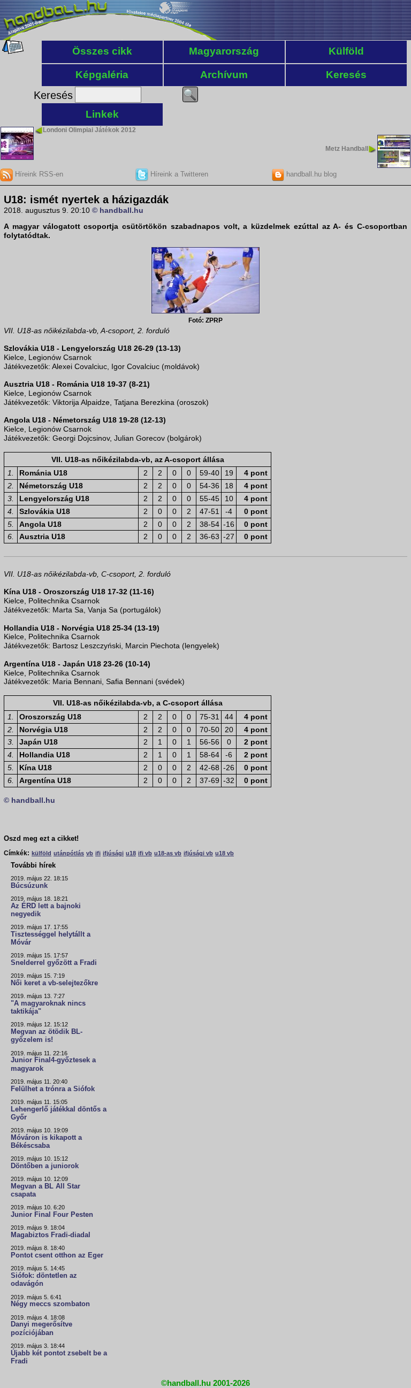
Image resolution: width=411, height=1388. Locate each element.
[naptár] (12, 51)
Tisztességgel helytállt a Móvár (50, 938)
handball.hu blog (310, 174)
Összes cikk (102, 51)
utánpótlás (69, 853)
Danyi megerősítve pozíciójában (41, 1328)
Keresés (346, 74)
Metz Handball (346, 148)
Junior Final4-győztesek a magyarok (53, 1064)
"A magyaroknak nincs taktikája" (48, 1007)
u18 (131, 853)
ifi (98, 853)
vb (89, 853)
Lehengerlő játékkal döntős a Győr (58, 1113)
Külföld (346, 51)
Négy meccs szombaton (50, 1304)
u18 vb (224, 853)
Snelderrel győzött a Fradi (54, 963)
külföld (41, 853)
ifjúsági (113, 853)
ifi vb (145, 853)
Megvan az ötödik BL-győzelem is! (46, 1036)
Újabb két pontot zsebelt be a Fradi (59, 1357)
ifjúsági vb (198, 853)
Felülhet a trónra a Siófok (53, 1089)
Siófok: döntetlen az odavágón (44, 1279)
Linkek (102, 114)
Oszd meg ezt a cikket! (41, 838)
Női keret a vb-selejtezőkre (54, 983)
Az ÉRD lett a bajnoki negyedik (46, 910)
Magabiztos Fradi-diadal (50, 1235)
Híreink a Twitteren (178, 174)
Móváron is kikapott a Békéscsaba (46, 1141)
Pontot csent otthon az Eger (57, 1255)
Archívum (224, 74)
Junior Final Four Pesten (52, 1214)
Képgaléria (101, 74)
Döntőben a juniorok (45, 1166)
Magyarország (224, 51)
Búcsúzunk (29, 885)
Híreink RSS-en (38, 174)
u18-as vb (167, 853)
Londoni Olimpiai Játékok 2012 (89, 130)
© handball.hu (117, 210)
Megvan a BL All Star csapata (45, 1190)
